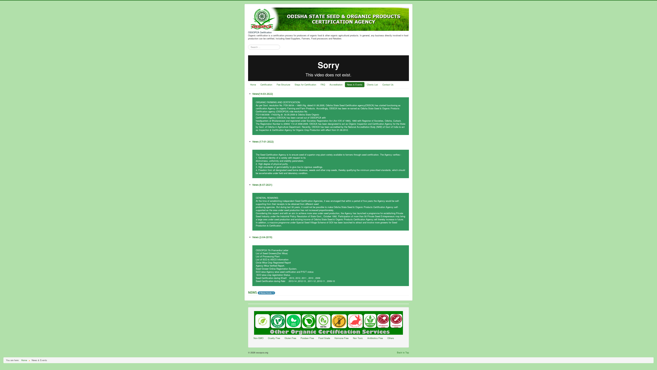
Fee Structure (283, 84)
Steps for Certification (305, 84)
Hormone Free (341, 338)
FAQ (323, 84)
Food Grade (324, 338)
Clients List (372, 84)
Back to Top (403, 352)
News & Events (354, 84)
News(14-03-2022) (262, 93)
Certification (266, 84)
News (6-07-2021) (262, 184)
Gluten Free (290, 338)
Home (253, 84)
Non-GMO (258, 338)
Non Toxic (358, 338)
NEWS (253, 292)
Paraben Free (307, 338)
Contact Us (388, 84)
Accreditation (336, 84)
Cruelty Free (274, 338)
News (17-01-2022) (263, 141)
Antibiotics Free (375, 338)
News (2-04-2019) (262, 237)
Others (390, 338)
